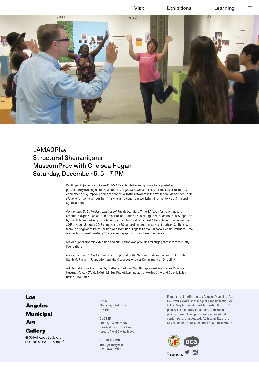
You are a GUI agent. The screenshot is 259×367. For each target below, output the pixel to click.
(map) (60, 341)
